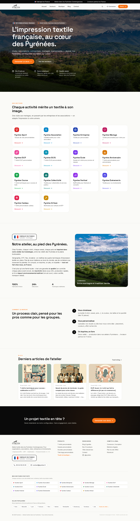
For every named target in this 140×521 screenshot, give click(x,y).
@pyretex (88, 455)
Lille (95, 506)
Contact (76, 6)
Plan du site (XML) (112, 450)
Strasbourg (77, 506)
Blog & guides (86, 444)
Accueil (44, 6)
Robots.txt (110, 452)
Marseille (24, 506)
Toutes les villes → (104, 506)
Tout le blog (116, 360)
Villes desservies (87, 450)
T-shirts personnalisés (64, 444)
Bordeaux (86, 506)
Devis (122, 6)
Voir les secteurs (45, 61)
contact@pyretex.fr (39, 465)
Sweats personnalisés (64, 447)
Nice (49, 506)
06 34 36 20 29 (21, 465)
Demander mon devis (103, 421)
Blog (69, 6)
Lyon (32, 506)
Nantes (57, 506)
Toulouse (40, 506)
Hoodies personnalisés (65, 450)
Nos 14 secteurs (87, 447)
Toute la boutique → (64, 455)
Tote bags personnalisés (65, 452)
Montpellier (66, 506)
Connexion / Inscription (114, 444)
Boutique (62, 6)
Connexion (112, 6)
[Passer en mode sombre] (102, 6)
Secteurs (53, 6)
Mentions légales (112, 447)
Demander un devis (22, 61)
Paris (16, 506)
